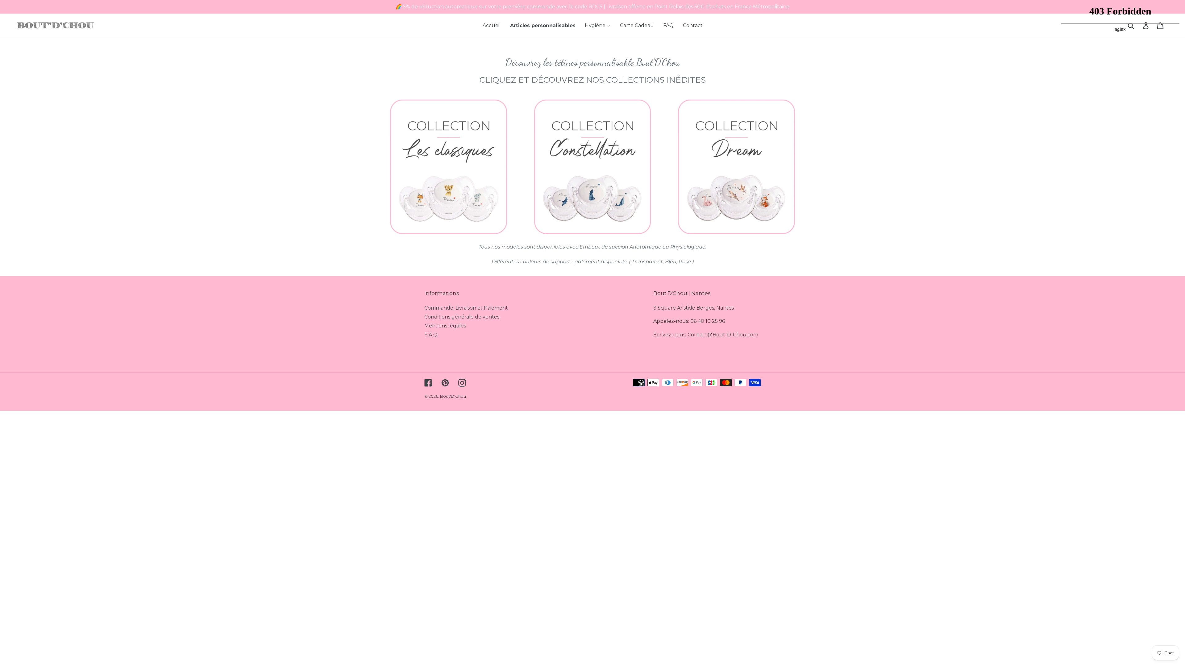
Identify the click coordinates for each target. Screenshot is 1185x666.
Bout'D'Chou (453, 396)
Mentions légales (445, 326)
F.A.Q (431, 335)
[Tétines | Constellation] (592, 167)
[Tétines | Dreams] (736, 167)
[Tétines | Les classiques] (448, 167)
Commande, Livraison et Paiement (466, 308)
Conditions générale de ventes (461, 317)
